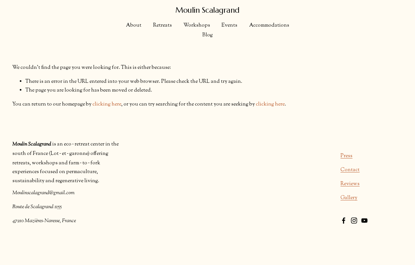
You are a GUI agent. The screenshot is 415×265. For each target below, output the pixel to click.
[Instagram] (354, 220)
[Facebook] (343, 220)
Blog (207, 35)
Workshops (197, 25)
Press (346, 156)
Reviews (350, 184)
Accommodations (269, 25)
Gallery (348, 198)
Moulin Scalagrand (207, 10)
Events (229, 25)
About (133, 25)
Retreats (162, 25)
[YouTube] (364, 220)
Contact (350, 170)
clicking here (106, 104)
